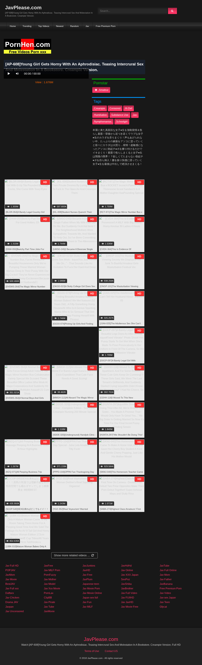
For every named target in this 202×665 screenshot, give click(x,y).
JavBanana (166, 584)
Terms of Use (91, 651)
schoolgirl (122, 121)
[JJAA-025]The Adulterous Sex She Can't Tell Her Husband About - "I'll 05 (120, 325)
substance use (119, 115)
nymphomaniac (103, 121)
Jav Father (166, 579)
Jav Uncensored (14, 611)
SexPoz (125, 579)
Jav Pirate (49, 602)
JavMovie (49, 611)
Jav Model (49, 584)
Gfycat (163, 606)
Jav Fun (87, 602)
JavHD (86, 570)
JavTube (164, 565)
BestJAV (10, 584)
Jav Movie (11, 579)
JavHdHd (126, 565)
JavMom (10, 574)
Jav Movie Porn (91, 588)
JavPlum (87, 579)
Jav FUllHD (127, 597)
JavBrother (127, 588)
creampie (99, 108)
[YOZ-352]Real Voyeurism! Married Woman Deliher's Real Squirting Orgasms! (74, 511)
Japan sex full (90, 597)
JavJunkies (89, 565)
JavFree (48, 565)
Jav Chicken (12, 597)
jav (135, 115)
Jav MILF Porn (52, 570)
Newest (59, 26)
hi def (128, 108)
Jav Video (165, 593)
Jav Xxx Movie (52, 588)
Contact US (111, 651)
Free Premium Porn (106, 26)
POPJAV (10, 570)
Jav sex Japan (168, 597)
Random (74, 26)
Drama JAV (11, 602)
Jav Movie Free (129, 606)
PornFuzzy (50, 574)
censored (115, 108)
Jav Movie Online (92, 593)
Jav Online (127, 570)
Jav (87, 26)
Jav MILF (88, 606)
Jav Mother (50, 579)
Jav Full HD (12, 565)
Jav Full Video (129, 593)
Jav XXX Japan (129, 574)
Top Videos (43, 26)
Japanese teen (91, 584)
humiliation (100, 115)
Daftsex (9, 593)
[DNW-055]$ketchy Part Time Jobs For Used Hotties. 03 (25, 251)
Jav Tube (49, 606)
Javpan (9, 606)
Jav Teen (165, 602)
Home (13, 26)
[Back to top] (191, 656)
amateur (103, 90)
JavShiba (126, 584)
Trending (27, 26)
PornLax (48, 593)
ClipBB (48, 597)
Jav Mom (165, 574)
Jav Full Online (168, 570)
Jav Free (87, 574)
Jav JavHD (127, 602)
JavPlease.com (23, 7)
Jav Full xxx (12, 588)
